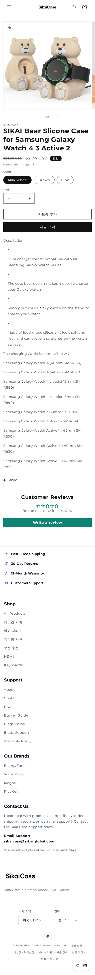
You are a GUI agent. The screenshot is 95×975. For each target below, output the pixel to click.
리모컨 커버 (13, 622)
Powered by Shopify (53, 945)
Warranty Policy (18, 741)
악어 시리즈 (13, 631)
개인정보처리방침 (23, 952)
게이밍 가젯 (13, 639)
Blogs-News (14, 724)
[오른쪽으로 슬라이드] (57, 117)
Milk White (17, 180)
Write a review (47, 522)
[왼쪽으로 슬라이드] (38, 117)
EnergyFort (14, 766)
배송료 (6, 164)
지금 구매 (47, 227)
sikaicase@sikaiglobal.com (29, 841)
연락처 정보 (79, 952)
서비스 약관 (45, 952)
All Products (14, 613)
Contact (11, 698)
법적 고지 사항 (49, 958)
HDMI (9, 656)
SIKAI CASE (31, 945)
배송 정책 (62, 952)
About (9, 689)
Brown (44, 180)
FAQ (8, 707)
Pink (65, 180)
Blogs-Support (16, 732)
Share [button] (12, 480)
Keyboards (13, 665)
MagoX (10, 783)
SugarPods (13, 774)
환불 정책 (76, 945)
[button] (9, 7)
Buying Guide (16, 715)
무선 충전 (11, 648)
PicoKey (11, 791)
